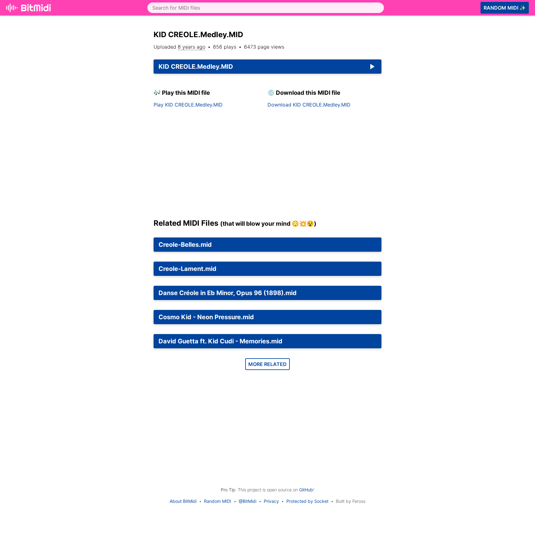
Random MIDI (217, 501)
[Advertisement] (443, 102)
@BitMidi (247, 501)
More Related (267, 364)
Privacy (271, 501)
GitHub (306, 489)
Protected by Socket (307, 501)
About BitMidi (183, 501)
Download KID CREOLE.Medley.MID (309, 105)
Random (505, 8)
